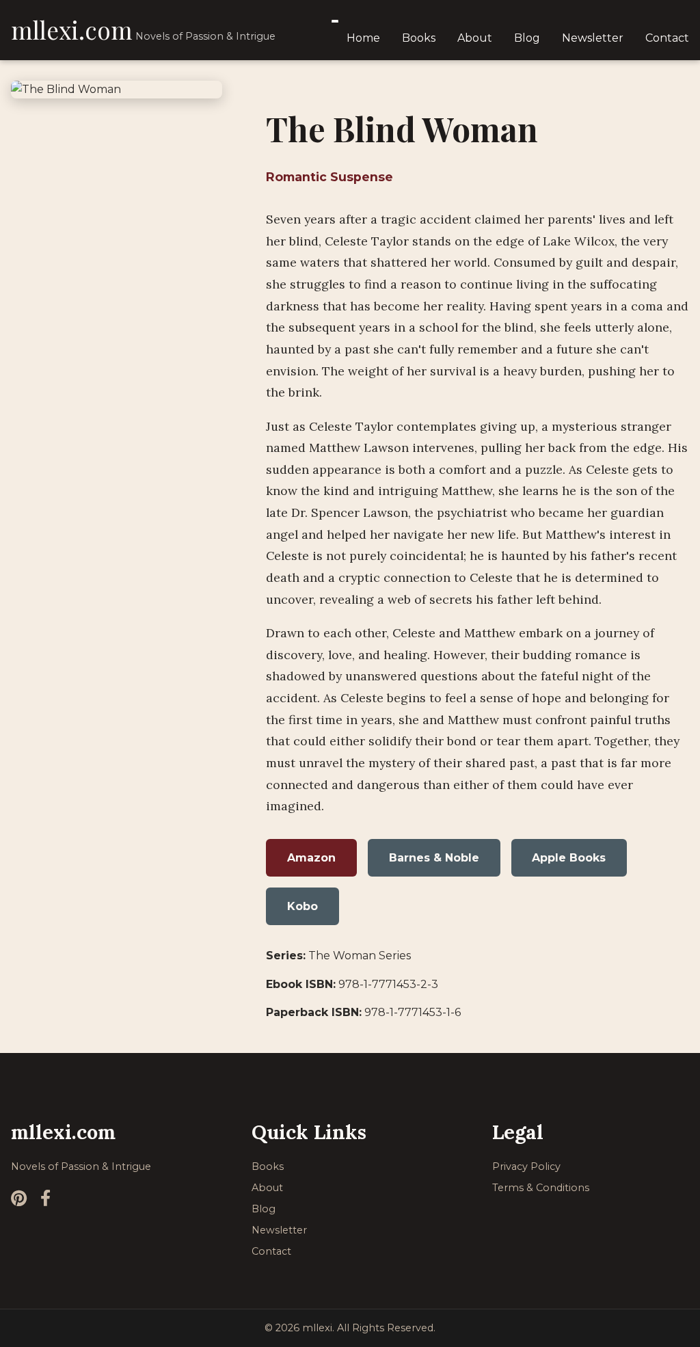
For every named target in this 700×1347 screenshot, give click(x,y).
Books (418, 37)
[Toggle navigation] (335, 21)
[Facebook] (45, 1198)
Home (363, 37)
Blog (527, 37)
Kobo (302, 906)
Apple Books (569, 857)
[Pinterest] (19, 1198)
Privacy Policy (526, 1166)
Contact (667, 37)
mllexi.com (72, 30)
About (474, 37)
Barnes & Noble (434, 857)
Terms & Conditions (540, 1188)
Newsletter (592, 37)
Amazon (311, 857)
